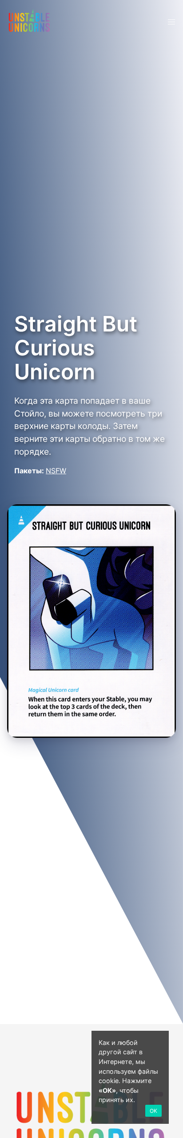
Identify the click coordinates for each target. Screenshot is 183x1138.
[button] (171, 22)
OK (153, 1110)
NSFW (56, 470)
